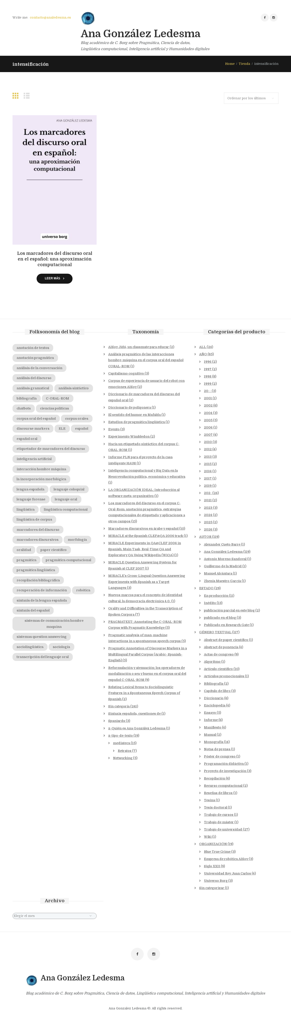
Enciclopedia (214, 705)
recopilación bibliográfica (38, 580)
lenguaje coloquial (69, 489)
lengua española (30, 489)
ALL (202, 347)
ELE (62, 428)
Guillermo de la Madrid (223, 566)
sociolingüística (30, 647)
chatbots (24, 408)
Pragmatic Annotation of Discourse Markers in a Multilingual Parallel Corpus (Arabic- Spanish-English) (147, 654)
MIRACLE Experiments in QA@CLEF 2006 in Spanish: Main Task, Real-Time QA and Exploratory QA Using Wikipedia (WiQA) (144, 549)
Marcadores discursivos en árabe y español (143, 528)
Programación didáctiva (224, 763)
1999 (207, 383)
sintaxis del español (33, 610)
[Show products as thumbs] (17, 96)
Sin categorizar (211, 888)
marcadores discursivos (37, 539)
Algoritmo (212, 661)
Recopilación (214, 778)
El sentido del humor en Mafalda (134, 415)
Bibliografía (213, 683)
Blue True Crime (217, 851)
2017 (208, 478)
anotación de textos (33, 348)
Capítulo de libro (217, 691)
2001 (208, 398)
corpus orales (76, 418)
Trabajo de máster (219, 822)
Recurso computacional (223, 785)
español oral (27, 439)
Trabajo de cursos (218, 814)
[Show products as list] (28, 96)
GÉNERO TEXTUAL (215, 632)
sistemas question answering (42, 637)
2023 (208, 507)
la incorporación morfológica (41, 479)
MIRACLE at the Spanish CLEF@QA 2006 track (145, 536)
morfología (77, 539)
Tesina (209, 800)
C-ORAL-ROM (57, 398)
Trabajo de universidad (223, 829)
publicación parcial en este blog (229, 610)
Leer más (52, 278)
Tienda (244, 64)
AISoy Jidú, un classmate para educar (138, 347)
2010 (208, 442)
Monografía (213, 742)
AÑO (203, 354)
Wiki (207, 836)
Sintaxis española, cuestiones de (134, 713)
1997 (207, 369)
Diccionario (213, 698)
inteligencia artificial (34, 459)
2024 (208, 515)
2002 (208, 405)
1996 (207, 361)
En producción (216, 595)
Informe (211, 720)
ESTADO (206, 588)
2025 (208, 522)
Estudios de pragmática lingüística (136, 422)
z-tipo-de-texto (120, 735)
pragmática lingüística (36, 570)
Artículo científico (218, 669)
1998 (207, 376)
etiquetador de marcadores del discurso (51, 449)
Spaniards (116, 721)
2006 (208, 427)
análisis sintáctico (73, 388)
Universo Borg (216, 880)
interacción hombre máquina (41, 469)
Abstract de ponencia (221, 647)
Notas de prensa (217, 749)
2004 (208, 413)
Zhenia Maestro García (222, 581)
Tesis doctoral (215, 807)
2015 (207, 464)
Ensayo (210, 712)
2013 (208, 456)
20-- (207, 391)
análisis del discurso (34, 378)
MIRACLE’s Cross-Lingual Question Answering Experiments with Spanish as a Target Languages (146, 582)
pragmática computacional (68, 560)
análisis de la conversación (39, 368)
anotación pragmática (35, 358)
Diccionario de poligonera (129, 407)
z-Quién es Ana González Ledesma (136, 728)
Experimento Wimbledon (129, 436)
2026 (208, 529)
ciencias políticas (54, 408)
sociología (61, 647)
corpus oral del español (36, 418)
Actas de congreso (219, 654)
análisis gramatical (33, 388)
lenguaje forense (31, 499)
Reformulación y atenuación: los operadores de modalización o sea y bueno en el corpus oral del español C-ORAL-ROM (147, 674)
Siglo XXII (212, 866)
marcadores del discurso (38, 529)
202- (208, 493)
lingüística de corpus (34, 519)
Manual (210, 734)
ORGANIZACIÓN (213, 844)
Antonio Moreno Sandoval (225, 559)
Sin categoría (119, 706)
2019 (208, 485)
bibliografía (27, 398)
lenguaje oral (66, 499)
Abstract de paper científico (226, 640)
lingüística (26, 509)
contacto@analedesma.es (50, 17)
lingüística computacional (66, 509)
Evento (114, 429)
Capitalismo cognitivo (126, 373)
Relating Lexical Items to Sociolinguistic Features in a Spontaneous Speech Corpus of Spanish (144, 693)
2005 (208, 420)
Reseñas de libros (218, 793)
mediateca (121, 743)
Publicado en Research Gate (226, 625)
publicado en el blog (220, 617)
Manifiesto (212, 727)
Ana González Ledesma (223, 551)
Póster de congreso (220, 756)
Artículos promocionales (224, 676)
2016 (208, 471)
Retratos (124, 751)
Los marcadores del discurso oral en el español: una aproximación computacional (54, 259)
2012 (208, 449)
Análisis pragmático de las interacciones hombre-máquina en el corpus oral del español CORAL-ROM (145, 360)
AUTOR (205, 537)
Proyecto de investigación (225, 771)
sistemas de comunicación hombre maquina (54, 624)
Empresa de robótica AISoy (226, 859)
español (81, 428)
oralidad (24, 550)
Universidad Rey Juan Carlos (227, 873)
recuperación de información (42, 590)
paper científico (53, 550)
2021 (208, 500)
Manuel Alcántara (218, 573)
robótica (83, 590)
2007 (208, 434)
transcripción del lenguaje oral (43, 657)
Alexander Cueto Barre (222, 544)
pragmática (26, 560)
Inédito (210, 603)
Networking (122, 758)
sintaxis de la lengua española (42, 600)
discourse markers (33, 428)
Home (230, 64)
